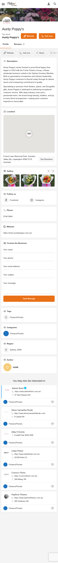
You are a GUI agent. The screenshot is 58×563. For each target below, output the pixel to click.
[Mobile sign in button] (48, 4)
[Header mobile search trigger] (55, 4)
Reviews (19, 44)
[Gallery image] (11, 180)
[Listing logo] (6, 21)
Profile (6, 44)
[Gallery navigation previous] (49, 171)
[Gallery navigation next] (53, 171)
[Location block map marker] (29, 134)
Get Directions (46, 159)
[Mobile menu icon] (3, 4)
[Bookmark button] (52, 402)
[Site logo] (12, 4)
